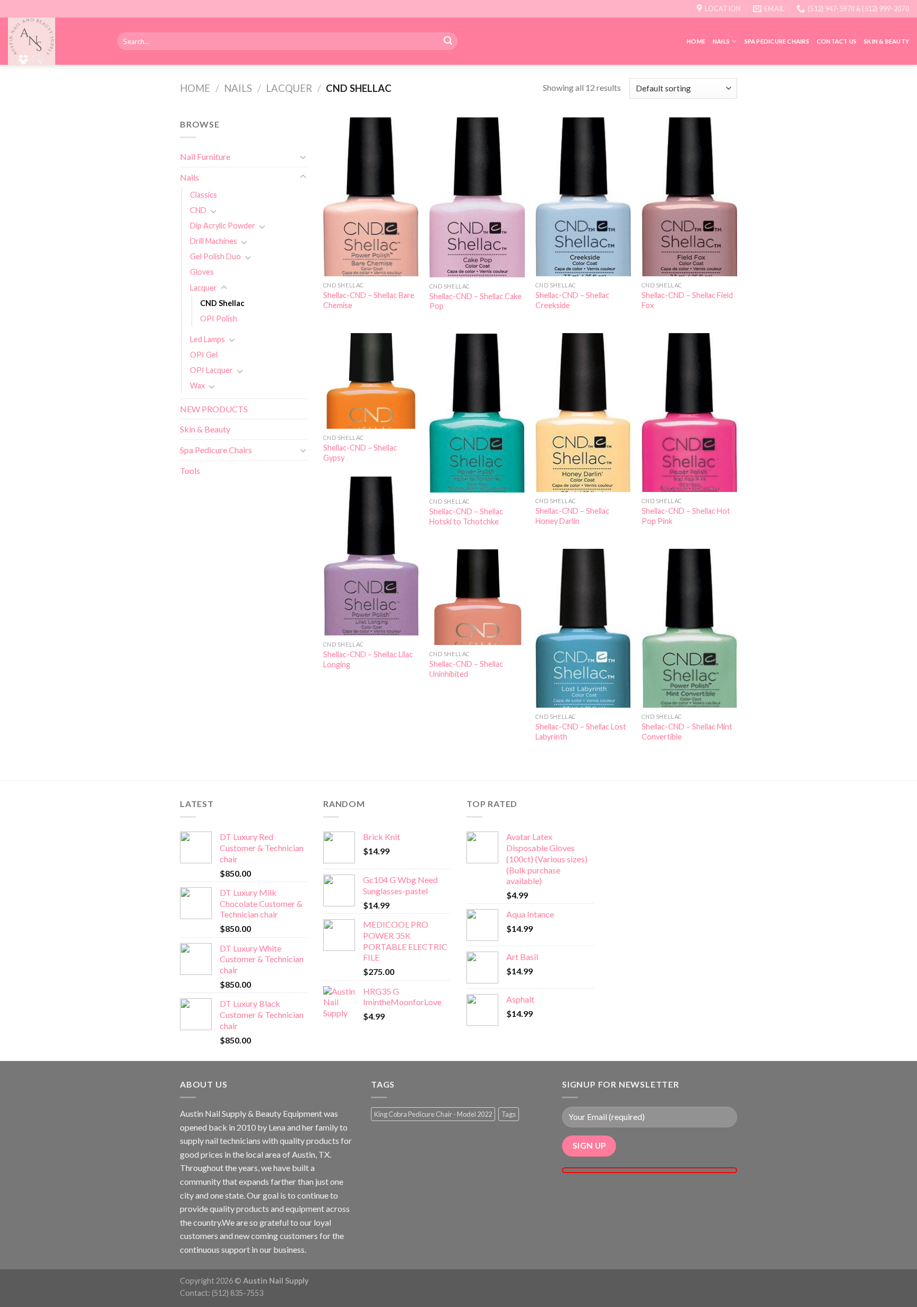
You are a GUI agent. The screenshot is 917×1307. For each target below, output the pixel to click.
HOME (696, 41)
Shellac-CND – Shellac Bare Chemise (368, 300)
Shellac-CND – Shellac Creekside (572, 300)
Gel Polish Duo (215, 256)
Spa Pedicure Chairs (777, 41)
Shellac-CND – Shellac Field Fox (687, 300)
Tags (508, 1114)
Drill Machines (213, 240)
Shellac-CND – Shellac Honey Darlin (572, 515)
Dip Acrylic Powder (222, 225)
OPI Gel (204, 354)
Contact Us (837, 41)
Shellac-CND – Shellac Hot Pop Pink (686, 515)
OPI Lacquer (211, 370)
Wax (197, 385)
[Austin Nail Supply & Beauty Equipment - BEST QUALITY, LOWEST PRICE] (54, 41)
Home (195, 88)
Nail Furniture (205, 156)
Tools (190, 470)
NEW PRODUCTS (214, 409)
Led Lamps (207, 339)
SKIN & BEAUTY (886, 41)
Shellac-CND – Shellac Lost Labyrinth (580, 731)
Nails (721, 41)
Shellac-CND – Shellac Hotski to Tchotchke (466, 516)
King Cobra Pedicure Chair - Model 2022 (433, 1114)
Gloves (202, 271)
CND (198, 210)
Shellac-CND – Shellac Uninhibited (466, 668)
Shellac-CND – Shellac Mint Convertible (687, 731)
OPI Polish (218, 318)
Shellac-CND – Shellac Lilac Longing (368, 659)
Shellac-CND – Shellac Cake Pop (475, 301)
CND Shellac (222, 303)
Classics (203, 194)
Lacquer (289, 88)
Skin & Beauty (205, 429)
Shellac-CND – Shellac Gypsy (360, 452)
